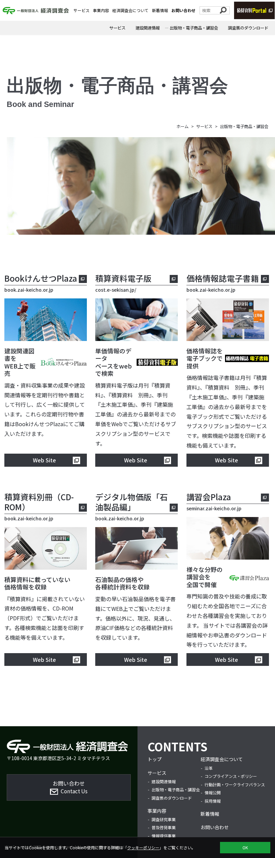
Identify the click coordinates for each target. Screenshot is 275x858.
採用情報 (213, 801)
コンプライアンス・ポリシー (231, 776)
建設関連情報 (147, 28)
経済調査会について (130, 10)
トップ (155, 759)
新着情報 (160, 10)
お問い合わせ (183, 10)
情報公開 (213, 792)
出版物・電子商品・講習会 (194, 28)
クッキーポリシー (143, 847)
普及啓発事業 (164, 827)
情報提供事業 (164, 836)
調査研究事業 (164, 819)
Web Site (44, 460)
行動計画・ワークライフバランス (235, 784)
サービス (81, 10)
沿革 (209, 768)
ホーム (182, 126)
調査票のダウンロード (248, 28)
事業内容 (101, 10)
